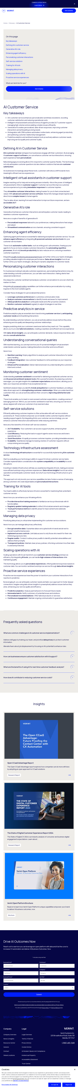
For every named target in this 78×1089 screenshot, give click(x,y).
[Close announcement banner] (74, 3)
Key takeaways (11, 41)
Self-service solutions (14, 61)
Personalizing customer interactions (19, 57)
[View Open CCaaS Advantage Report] (39, 746)
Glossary (12, 23)
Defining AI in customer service (17, 45)
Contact (6, 1051)
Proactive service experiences (17, 77)
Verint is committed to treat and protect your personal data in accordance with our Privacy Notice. (39, 1005)
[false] (75, 1069)
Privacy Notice (26, 1043)
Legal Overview (27, 1035)
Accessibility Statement (30, 1059)
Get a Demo (69, 11)
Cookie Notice (26, 1047)
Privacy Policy (45, 1007)
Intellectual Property (28, 1055)
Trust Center (26, 1064)
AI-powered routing (19, 286)
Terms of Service (55, 1007)
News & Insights (8, 1039)
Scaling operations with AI (15, 73)
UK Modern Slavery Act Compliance (33, 1051)
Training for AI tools (13, 65)
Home (6, 23)
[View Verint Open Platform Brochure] (39, 886)
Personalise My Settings (10, 1084)
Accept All (54, 1085)
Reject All (69, 1085)
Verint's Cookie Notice (20, 1081)
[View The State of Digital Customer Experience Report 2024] (39, 816)
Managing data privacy (14, 69)
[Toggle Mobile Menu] (3, 10)
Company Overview (9, 1035)
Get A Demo (39, 89)
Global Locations (9, 1055)
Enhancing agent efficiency (16, 53)
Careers (6, 1047)
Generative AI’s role (13, 49)
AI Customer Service (23, 23)
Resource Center (9, 1043)
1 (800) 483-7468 (68, 1043)
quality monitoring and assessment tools (27, 257)
